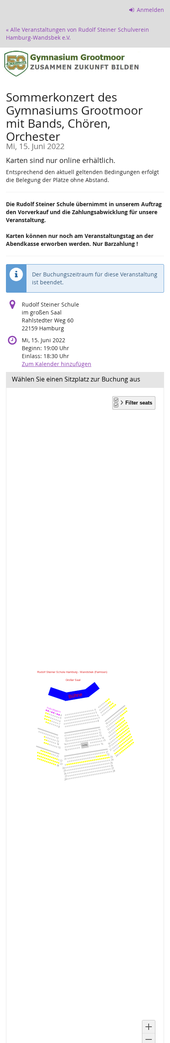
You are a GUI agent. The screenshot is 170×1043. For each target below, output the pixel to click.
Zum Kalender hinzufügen (56, 364)
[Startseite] (85, 63)
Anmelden (149, 9)
